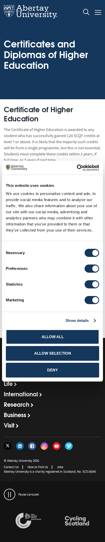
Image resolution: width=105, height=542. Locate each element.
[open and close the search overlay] (86, 13)
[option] (28, 521)
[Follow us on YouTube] (56, 446)
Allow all (53, 337)
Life (8, 383)
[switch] (92, 269)
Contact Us (11, 467)
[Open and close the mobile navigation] (98, 12)
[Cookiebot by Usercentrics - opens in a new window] (77, 168)
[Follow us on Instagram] (44, 446)
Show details (77, 320)
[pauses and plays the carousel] (9, 494)
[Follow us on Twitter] (7, 446)
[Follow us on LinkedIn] (20, 446)
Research (16, 404)
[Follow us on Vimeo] (69, 446)
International (21, 393)
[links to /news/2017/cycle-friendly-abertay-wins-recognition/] (77, 521)
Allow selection (52, 353)
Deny (52, 370)
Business (15, 414)
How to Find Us (38, 467)
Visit (9, 425)
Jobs (60, 467)
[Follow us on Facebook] (32, 446)
